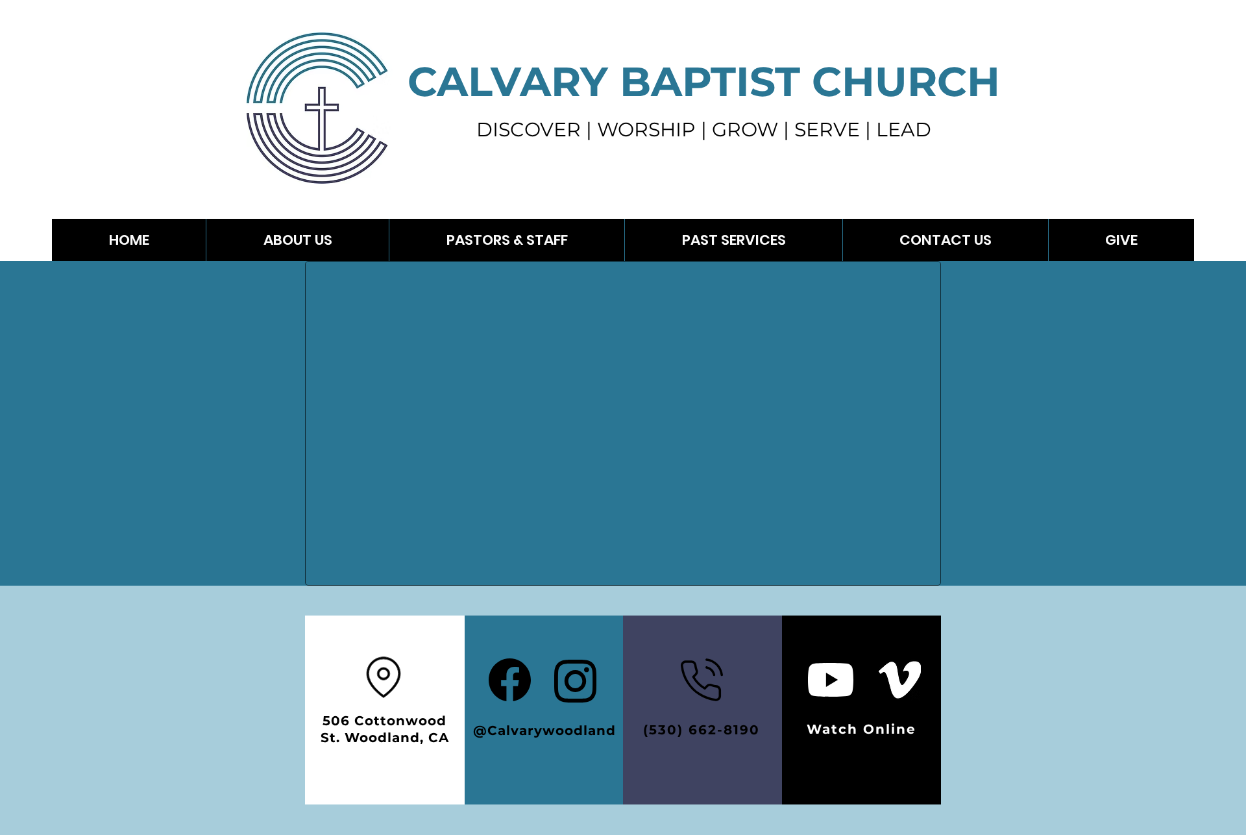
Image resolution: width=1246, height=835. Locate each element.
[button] (733, 240)
